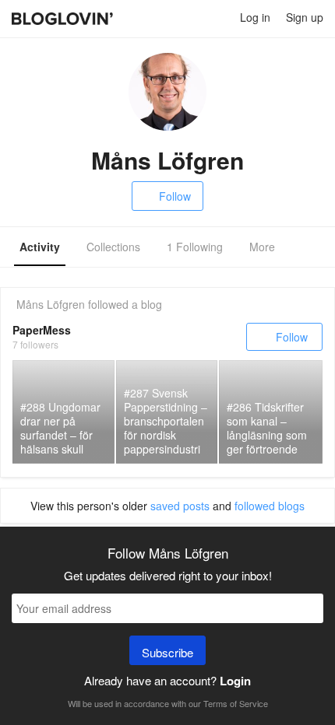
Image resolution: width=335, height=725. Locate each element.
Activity (39, 246)
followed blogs (270, 505)
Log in (255, 17)
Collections (113, 246)
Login (235, 680)
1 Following (195, 246)
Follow (175, 196)
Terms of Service (235, 703)
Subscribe (167, 652)
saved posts (180, 505)
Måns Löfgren (50, 304)
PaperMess (41, 330)
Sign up (304, 17)
